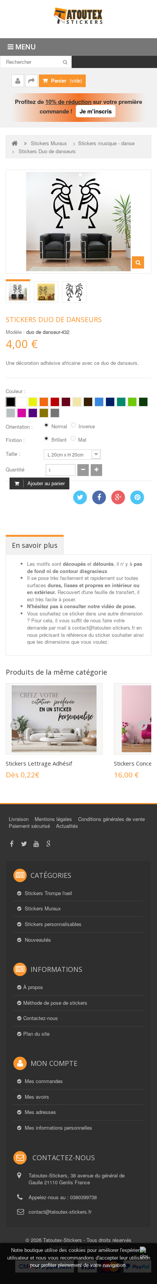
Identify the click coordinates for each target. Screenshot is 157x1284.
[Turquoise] (121, 402)
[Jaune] (33, 402)
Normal (59, 426)
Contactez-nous (40, 1018)
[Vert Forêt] (143, 402)
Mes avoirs (36, 1096)
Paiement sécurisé (29, 825)
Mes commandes (43, 1081)
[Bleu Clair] (99, 402)
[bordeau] (66, 402)
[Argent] (55, 413)
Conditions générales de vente (111, 819)
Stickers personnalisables (52, 924)
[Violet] (33, 413)
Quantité (15, 469)
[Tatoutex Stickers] (78, 19)
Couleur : (16, 391)
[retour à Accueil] (15, 143)
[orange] (44, 402)
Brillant (59, 439)
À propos (33, 987)
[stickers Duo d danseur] (18, 292)
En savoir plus (35, 545)
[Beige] (77, 402)
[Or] (44, 413)
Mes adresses (39, 1112)
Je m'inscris (96, 111)
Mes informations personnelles (57, 1127)
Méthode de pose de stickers (55, 1002)
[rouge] (55, 402)
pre (15, 725)
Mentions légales (53, 819)
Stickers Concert (135, 763)
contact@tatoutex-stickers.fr (60, 1211)
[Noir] (10, 402)
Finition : (16, 440)
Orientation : (20, 426)
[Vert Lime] (132, 402)
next (142, 725)
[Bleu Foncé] (110, 402)
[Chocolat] (88, 402)
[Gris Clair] (10, 413)
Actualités (67, 825)
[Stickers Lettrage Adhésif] (54, 719)
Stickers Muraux (49, 143)
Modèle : (15, 332)
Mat (82, 439)
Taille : (14, 453)
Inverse (86, 426)
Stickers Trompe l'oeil (47, 893)
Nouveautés (37, 939)
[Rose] (22, 413)
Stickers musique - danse (106, 143)
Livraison (19, 819)
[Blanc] (22, 402)
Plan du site (36, 1033)
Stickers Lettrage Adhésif (39, 763)
